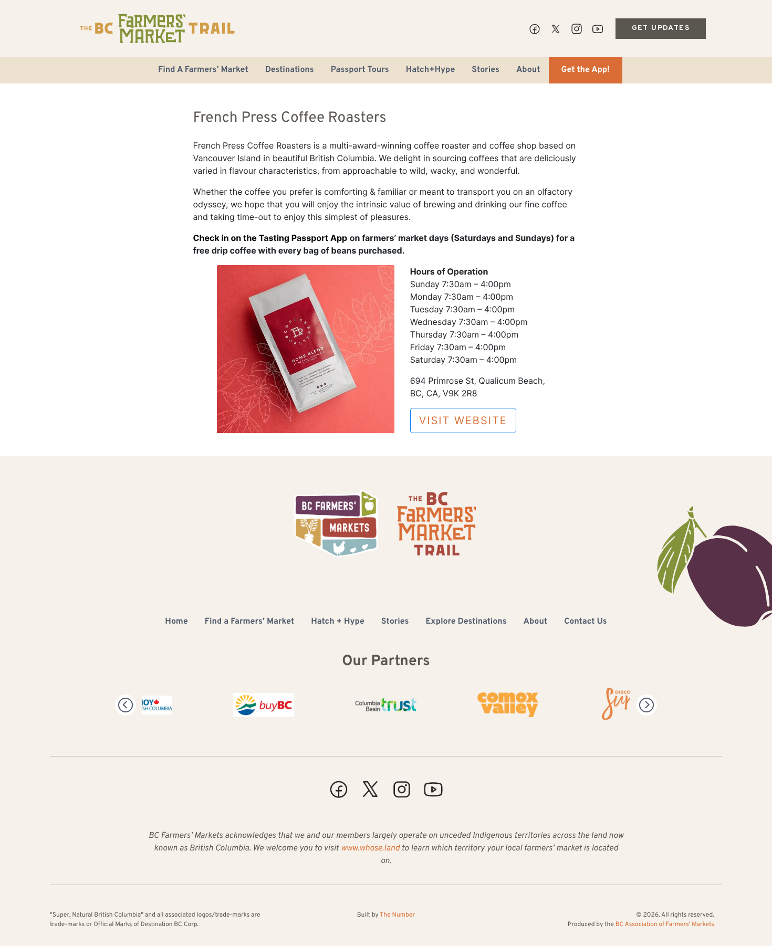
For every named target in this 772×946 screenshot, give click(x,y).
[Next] (646, 705)
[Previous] (125, 705)
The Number (397, 915)
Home (176, 622)
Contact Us (585, 622)
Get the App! (585, 70)
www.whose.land (370, 849)
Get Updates (661, 28)
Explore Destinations (465, 622)
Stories (485, 70)
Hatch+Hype (430, 70)
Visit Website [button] (463, 420)
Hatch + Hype (337, 622)
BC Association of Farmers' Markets (664, 924)
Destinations (289, 70)
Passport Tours (360, 70)
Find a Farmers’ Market (249, 622)
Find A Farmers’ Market (203, 70)
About (528, 70)
